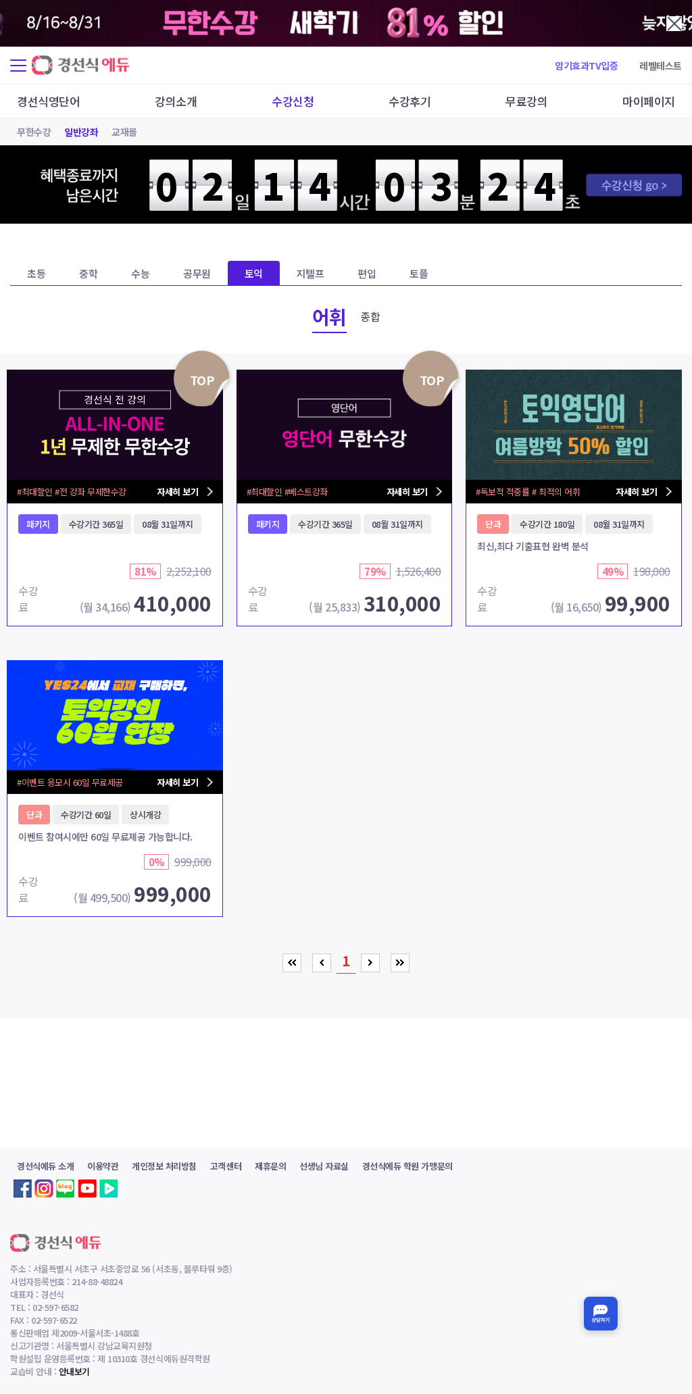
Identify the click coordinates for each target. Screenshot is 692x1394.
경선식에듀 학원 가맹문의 (407, 1166)
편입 (366, 273)
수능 (140, 273)
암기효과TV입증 (586, 65)
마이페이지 (648, 101)
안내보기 (74, 1371)
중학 (88, 273)
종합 (370, 316)
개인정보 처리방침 (164, 1166)
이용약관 (102, 1166)
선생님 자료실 (324, 1166)
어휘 (329, 316)
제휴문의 (270, 1166)
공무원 (197, 273)
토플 (419, 273)
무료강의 (526, 101)
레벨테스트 (660, 65)
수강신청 (293, 101)
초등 (36, 273)
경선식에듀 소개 (45, 1166)
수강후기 (409, 101)
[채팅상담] (600, 1313)
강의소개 (176, 101)
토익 (254, 273)
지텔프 (310, 273)
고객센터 (225, 1166)
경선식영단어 (48, 101)
